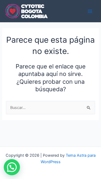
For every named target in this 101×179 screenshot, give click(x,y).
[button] (12, 167)
